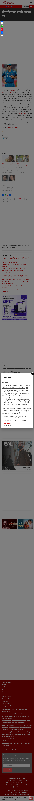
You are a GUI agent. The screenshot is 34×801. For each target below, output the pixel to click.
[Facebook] (2, 22)
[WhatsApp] (2, 26)
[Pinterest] (2, 29)
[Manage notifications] (30, 797)
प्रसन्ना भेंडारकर (7, 423)
